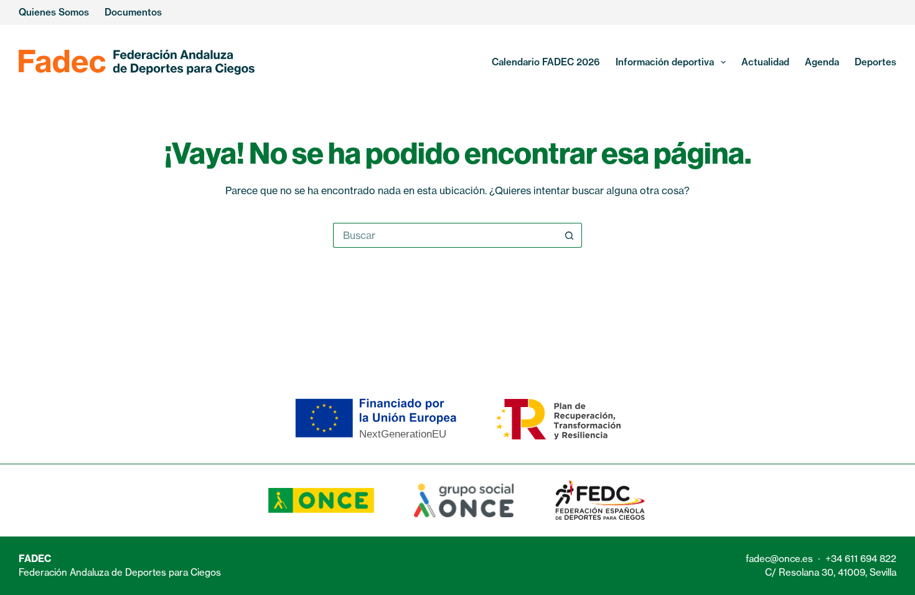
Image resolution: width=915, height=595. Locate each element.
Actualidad (765, 62)
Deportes (875, 62)
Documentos (133, 12)
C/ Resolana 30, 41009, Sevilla (830, 572)
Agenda (822, 62)
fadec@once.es (779, 559)
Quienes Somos (54, 12)
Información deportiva (665, 62)
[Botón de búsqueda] (569, 235)
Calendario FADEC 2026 (546, 62)
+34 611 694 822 (860, 559)
